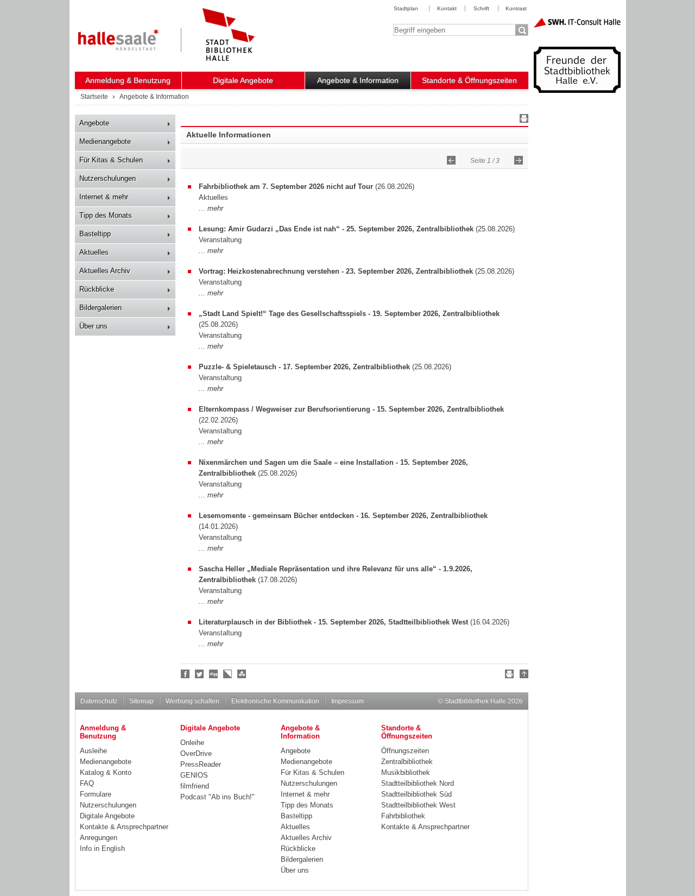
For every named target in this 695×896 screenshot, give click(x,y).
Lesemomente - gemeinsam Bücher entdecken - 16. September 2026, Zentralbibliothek (343, 516)
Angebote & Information (358, 80)
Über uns (93, 326)
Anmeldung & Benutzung (127, 80)
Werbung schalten (192, 701)
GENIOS (194, 775)
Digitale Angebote (243, 80)
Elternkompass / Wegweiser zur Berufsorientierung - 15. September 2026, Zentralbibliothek (351, 409)
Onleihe (192, 743)
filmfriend (194, 786)
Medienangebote (105, 141)
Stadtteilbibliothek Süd (416, 794)
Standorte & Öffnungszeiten (469, 80)
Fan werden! (186, 674)
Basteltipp (95, 234)
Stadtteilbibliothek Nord (417, 783)
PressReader (200, 764)
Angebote (94, 123)
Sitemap (141, 701)
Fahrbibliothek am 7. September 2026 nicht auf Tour (286, 186)
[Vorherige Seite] (451, 160)
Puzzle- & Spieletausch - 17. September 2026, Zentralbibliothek (304, 367)
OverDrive (196, 753)
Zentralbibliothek (407, 762)
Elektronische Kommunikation (275, 701)
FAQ (87, 783)
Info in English (102, 848)
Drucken (522, 120)
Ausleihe (93, 751)
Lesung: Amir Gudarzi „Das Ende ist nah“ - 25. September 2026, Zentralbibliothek (336, 229)
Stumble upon (242, 674)
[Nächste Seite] (518, 160)
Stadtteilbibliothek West (418, 805)
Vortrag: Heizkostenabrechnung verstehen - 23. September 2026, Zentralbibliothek (336, 271)
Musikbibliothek (405, 772)
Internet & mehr (103, 197)
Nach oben (522, 676)
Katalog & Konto (105, 772)
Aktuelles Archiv (104, 271)
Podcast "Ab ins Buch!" (217, 797)
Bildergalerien (100, 308)
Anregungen (98, 838)
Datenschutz (98, 701)
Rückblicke (96, 289)
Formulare (95, 794)
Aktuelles (94, 252)
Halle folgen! (200, 674)
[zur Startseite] (229, 34)
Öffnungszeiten (405, 751)
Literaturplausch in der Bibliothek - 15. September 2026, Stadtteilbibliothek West (333, 622)
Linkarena (228, 674)
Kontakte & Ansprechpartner (124, 827)
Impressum (347, 701)
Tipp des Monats (105, 215)
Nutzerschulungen (107, 178)
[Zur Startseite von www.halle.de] (118, 40)
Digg (214, 674)
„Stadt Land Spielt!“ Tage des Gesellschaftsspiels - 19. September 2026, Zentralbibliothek (349, 314)
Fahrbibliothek (403, 816)
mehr (215, 208)
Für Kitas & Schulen (111, 160)
